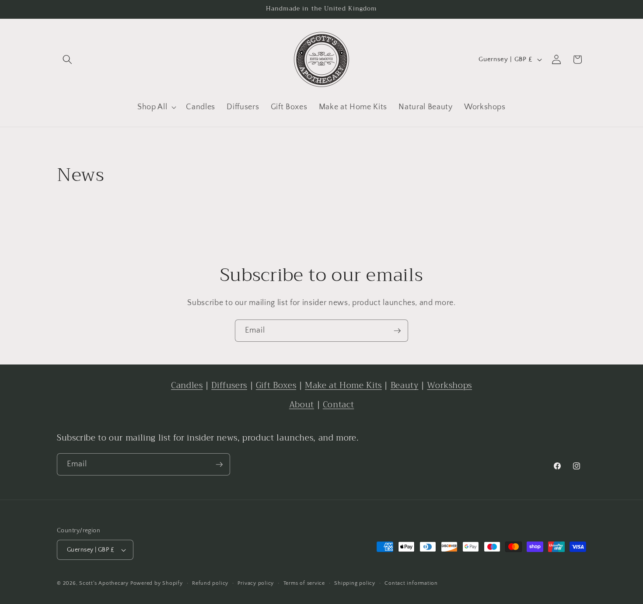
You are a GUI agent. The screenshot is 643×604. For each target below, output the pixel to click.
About (301, 404)
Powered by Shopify (156, 583)
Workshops (449, 385)
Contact (338, 404)
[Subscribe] (397, 330)
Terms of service (304, 583)
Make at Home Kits (343, 385)
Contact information (411, 583)
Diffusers (229, 385)
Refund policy (210, 583)
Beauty (405, 385)
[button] (67, 59)
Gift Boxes (276, 385)
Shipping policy (354, 583)
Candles (187, 385)
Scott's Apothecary (104, 583)
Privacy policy (256, 583)
